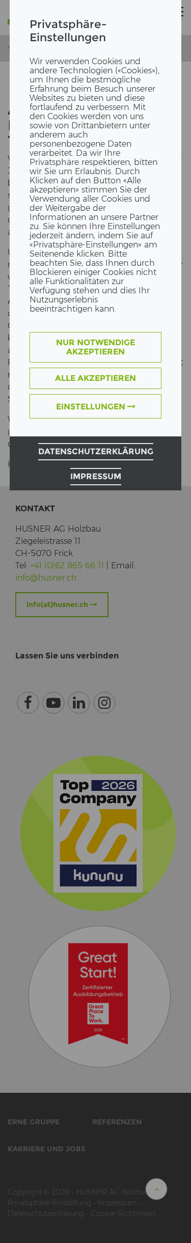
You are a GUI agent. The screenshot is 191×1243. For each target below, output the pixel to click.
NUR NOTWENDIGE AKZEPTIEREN (95, 347)
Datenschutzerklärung (95, 451)
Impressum (95, 476)
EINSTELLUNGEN (91, 406)
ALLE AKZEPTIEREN (95, 378)
